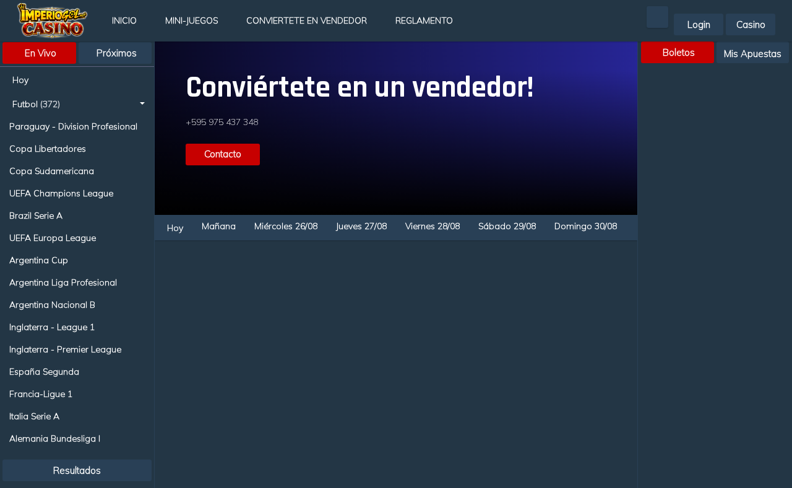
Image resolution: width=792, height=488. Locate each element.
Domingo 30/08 (585, 226)
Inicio (124, 20)
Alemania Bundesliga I (54, 438)
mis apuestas (752, 53)
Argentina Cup (38, 260)
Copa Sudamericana (51, 170)
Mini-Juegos (191, 20)
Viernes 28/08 (432, 226)
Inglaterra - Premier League (65, 349)
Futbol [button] (36, 104)
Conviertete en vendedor (306, 20)
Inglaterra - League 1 (52, 327)
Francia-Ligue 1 (40, 393)
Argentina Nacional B (52, 304)
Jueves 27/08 (361, 226)
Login (698, 24)
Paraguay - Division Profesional (73, 126)
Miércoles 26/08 (285, 226)
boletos (679, 52)
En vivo (40, 53)
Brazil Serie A (35, 215)
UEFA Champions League (61, 193)
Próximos (117, 53)
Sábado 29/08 (507, 226)
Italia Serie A (34, 416)
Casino (750, 24)
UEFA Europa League (52, 237)
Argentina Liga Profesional (63, 282)
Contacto (222, 154)
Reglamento (424, 20)
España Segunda (44, 371)
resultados (77, 470)
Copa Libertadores (47, 148)
